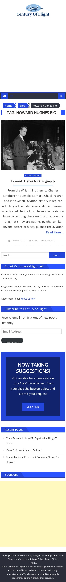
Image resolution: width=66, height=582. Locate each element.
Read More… (54, 232)
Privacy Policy (36, 559)
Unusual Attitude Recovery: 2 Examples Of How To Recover (32, 460)
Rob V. (35, 241)
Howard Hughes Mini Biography (33, 181)
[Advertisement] (33, 58)
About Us (12, 559)
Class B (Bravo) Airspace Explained (24, 450)
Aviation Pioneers (33, 175)
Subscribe (12, 342)
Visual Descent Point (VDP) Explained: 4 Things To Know (32, 441)
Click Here (33, 406)
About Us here (28, 298)
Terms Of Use (51, 559)
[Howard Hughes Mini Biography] (33, 145)
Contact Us (23, 559)
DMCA (34, 563)
